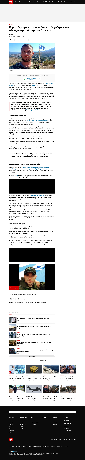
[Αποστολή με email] (27, 40)
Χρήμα (21, 422)
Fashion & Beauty (35, 422)
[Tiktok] (69, 439)
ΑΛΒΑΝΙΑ (37, 302)
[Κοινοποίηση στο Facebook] (10, 40)
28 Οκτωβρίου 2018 (32, 110)
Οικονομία (26, 1)
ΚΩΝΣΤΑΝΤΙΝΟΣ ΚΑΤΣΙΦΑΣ (15, 304)
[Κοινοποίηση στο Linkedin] (21, 40)
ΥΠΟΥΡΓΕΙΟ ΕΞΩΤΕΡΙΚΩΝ (35, 304)
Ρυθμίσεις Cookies (27, 446)
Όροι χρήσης (11, 446)
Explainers (55, 424)
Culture (32, 420)
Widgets (66, 426)
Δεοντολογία (19, 446)
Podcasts (67, 420)
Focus (41, 1)
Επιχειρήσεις (23, 424)
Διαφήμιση (66, 446)
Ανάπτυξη (22, 420)
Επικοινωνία (59, 446)
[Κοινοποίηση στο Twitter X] (13, 40)
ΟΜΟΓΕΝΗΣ (45, 304)
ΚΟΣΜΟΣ (11, 24)
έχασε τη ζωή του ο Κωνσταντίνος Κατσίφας (37, 120)
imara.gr (16, 175)
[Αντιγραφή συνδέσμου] (24, 40)
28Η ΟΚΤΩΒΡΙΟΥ (29, 302)
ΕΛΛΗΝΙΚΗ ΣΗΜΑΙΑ (19, 302)
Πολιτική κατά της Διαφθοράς (49, 446)
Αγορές (21, 426)
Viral (10, 432)
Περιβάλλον (11, 430)
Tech (50, 1)
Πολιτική (21, 1)
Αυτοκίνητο (54, 1)
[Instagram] (72, 439)
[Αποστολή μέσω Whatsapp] (19, 40)
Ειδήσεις (16, 1)
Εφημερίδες (63, 1)
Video (59, 1)
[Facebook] (64, 439)
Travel (44, 1)
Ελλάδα (30, 1)
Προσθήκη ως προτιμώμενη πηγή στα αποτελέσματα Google (33, 79)
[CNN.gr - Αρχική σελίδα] (11, 439)
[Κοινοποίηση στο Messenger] (16, 40)
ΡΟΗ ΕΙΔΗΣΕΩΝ (13, 313)
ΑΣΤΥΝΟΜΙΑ (43, 302)
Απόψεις (55, 422)
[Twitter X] (66, 439)
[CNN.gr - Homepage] (11, 2)
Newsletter (66, 428)
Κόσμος (34, 1)
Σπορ (47, 1)
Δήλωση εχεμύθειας (37, 446)
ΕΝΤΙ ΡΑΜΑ (25, 304)
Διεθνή (21, 428)
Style (38, 1)
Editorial (55, 420)
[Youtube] (74, 439)
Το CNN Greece (67, 430)
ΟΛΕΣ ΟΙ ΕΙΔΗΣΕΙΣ (31, 356)
